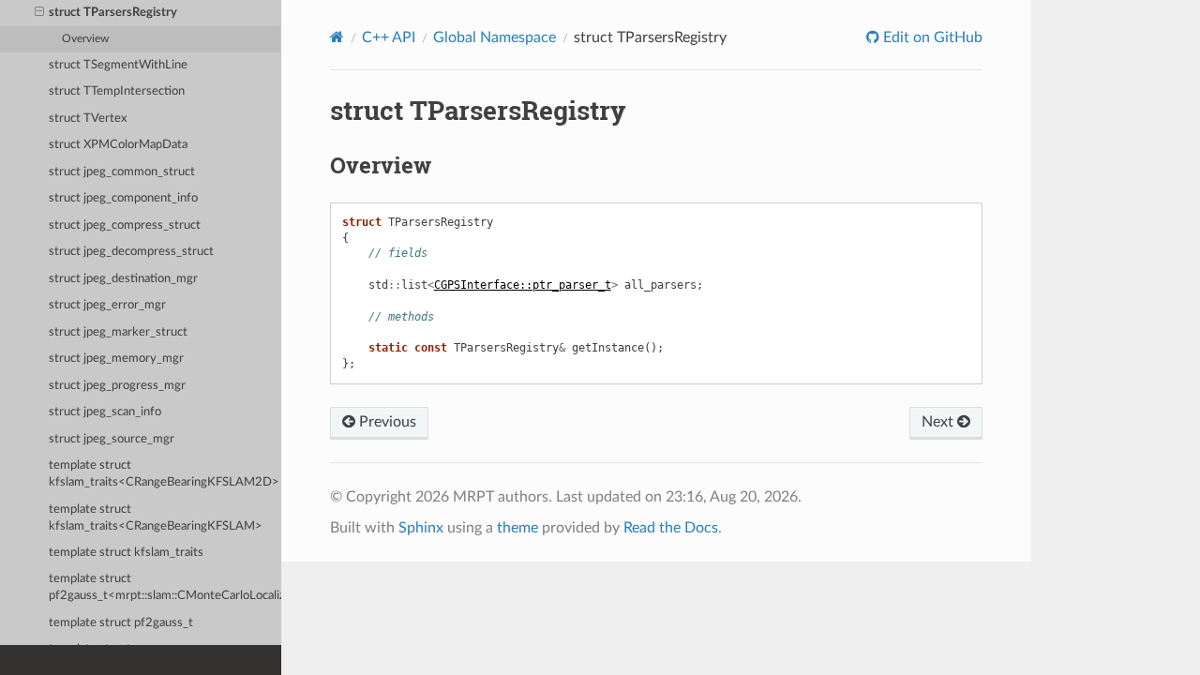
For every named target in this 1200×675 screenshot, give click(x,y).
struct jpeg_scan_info (105, 412)
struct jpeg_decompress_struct (131, 252)
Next (939, 421)
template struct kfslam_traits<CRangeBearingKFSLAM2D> (164, 473)
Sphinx (420, 527)
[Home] (337, 37)
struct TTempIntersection (117, 91)
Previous (385, 421)
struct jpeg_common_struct (122, 172)
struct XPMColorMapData (118, 145)
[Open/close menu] (39, 13)
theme (517, 527)
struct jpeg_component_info (123, 198)
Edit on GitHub (930, 37)
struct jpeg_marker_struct (118, 332)
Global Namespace (494, 37)
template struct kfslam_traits (126, 553)
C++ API (388, 37)
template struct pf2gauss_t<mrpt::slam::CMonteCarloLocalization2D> (165, 587)
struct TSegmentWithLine (118, 65)
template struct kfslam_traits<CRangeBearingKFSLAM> (155, 517)
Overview (85, 39)
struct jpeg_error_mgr (107, 305)
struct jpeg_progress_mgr (117, 386)
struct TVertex (88, 118)
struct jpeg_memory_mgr (116, 358)
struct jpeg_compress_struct (125, 225)
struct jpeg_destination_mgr (123, 279)
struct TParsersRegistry (113, 13)
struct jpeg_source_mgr (111, 439)
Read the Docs (670, 527)
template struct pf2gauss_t (121, 623)
